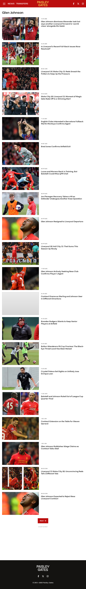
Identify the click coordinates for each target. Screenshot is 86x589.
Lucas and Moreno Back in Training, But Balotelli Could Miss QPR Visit (59, 172)
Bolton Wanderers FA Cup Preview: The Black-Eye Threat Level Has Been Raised (62, 347)
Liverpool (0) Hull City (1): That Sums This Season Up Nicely (59, 247)
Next (42, 521)
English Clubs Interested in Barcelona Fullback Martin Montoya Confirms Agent (62, 122)
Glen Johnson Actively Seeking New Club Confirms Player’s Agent (59, 272)
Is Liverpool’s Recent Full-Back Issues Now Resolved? (60, 47)
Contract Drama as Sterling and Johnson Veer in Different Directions (61, 297)
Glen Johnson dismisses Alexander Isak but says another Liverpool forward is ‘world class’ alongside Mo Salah (60, 23)
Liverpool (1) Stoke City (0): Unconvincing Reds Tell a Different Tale (62, 472)
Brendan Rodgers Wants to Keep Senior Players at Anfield (59, 322)
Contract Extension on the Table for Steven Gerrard (60, 422)
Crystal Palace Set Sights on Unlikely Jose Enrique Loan (60, 372)
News (11, 3)
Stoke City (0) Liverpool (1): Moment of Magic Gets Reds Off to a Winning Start (61, 97)
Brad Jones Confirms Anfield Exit (55, 146)
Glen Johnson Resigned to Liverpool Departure (62, 221)
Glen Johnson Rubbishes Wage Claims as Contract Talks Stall (60, 447)
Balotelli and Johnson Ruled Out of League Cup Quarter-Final (62, 397)
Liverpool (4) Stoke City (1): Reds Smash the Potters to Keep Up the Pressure (60, 72)
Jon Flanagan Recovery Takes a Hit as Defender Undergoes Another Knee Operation (61, 197)
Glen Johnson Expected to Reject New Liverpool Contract (58, 497)
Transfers (22, 3)
